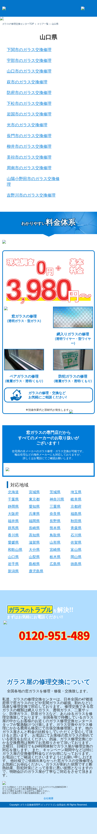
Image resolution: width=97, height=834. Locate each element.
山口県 (13, 556)
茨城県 (55, 491)
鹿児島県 (36, 570)
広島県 (55, 563)
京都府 (76, 506)
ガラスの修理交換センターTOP (18, 24)
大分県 (34, 549)
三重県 (55, 506)
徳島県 (76, 563)
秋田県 (76, 520)
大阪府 (13, 513)
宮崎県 (55, 549)
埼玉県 (76, 491)
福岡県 (34, 520)
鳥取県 (55, 535)
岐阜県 (76, 499)
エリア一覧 (42, 24)
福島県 (76, 513)
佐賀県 (76, 542)
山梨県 (34, 556)
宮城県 (34, 491)
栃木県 (55, 556)
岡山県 (76, 556)
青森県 (76, 527)
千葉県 (13, 499)
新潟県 (13, 570)
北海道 (13, 491)
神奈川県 (57, 499)
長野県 (55, 520)
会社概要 (48, 798)
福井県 (13, 520)
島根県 (34, 563)
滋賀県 (34, 542)
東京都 (34, 499)
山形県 (55, 542)
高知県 (34, 535)
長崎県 (34, 527)
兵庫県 (34, 513)
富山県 (76, 549)
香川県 (13, 535)
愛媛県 (13, 542)
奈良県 (55, 513)
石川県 (76, 535)
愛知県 (34, 506)
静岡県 (13, 506)
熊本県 (55, 527)
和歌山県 (15, 549)
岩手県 (13, 563)
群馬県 (13, 527)
